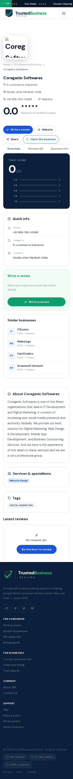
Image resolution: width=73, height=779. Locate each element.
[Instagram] (23, 608)
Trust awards (11, 670)
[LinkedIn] (32, 608)
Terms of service (13, 727)
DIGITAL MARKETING (21, 505)
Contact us (10, 693)
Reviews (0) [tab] (35, 148)
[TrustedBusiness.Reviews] (29, 13)
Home (6, 64)
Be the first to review (37, 549)
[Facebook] (15, 608)
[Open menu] (64, 13)
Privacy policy (11, 721)
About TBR (9, 687)
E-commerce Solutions (28, 64)
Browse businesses (15, 631)
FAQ (5, 709)
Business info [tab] (60, 148)
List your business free (17, 659)
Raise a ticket (11, 715)
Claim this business (43, 139)
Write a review (20, 129)
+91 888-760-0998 (19, 99)
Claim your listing (14, 665)
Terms (19, 772)
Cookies (31, 772)
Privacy (7, 772)
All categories (12, 636)
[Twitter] (6, 608)
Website (47, 99)
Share (14, 139)
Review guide (11, 642)
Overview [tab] (13, 148)
